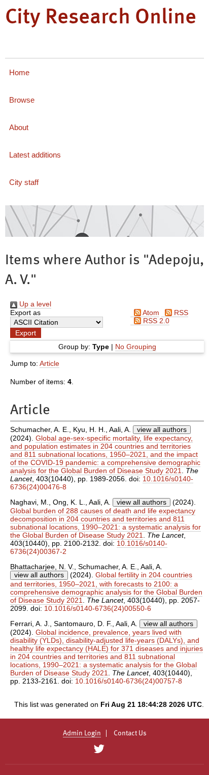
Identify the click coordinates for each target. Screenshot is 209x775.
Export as (25, 312)
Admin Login (82, 733)
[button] (25, 333)
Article (49, 363)
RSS (180, 312)
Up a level (34, 304)
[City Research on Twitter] (99, 749)
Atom (150, 312)
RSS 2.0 (155, 321)
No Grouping (135, 347)
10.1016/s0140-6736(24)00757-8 (128, 681)
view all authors (162, 429)
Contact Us (130, 733)
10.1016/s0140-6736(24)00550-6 (97, 608)
